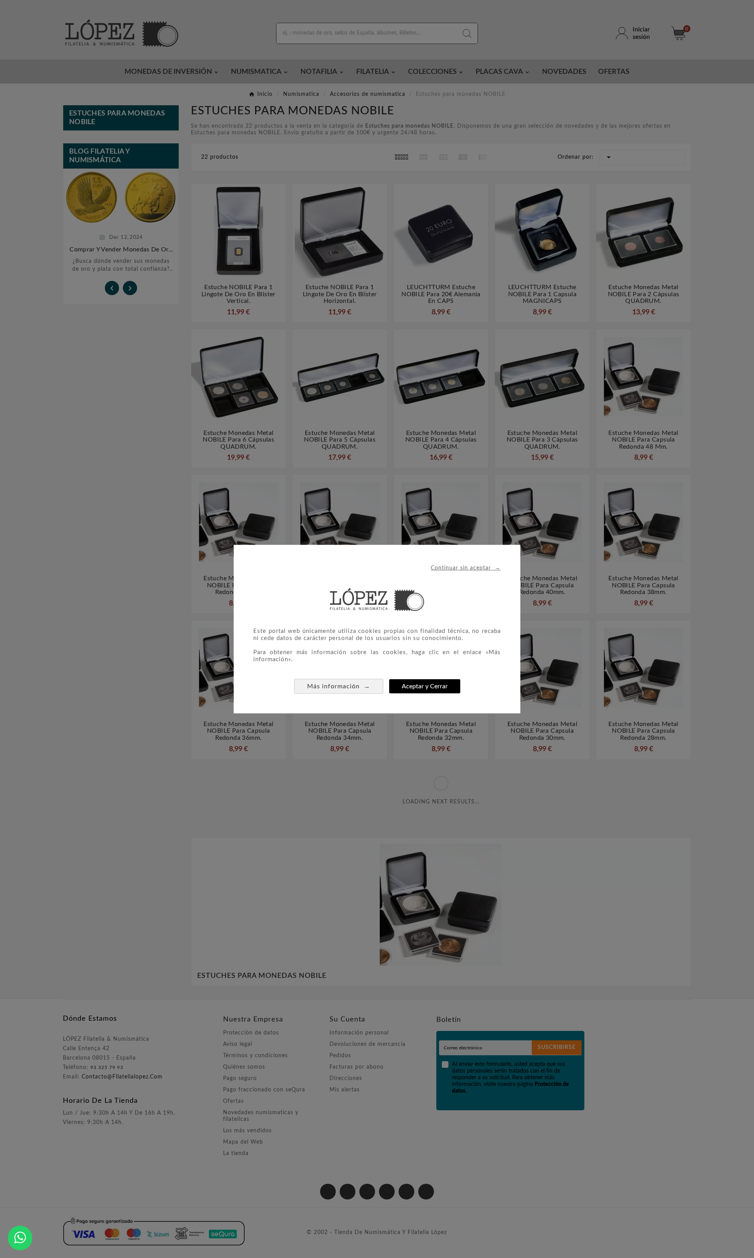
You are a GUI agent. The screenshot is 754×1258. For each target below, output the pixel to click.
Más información (338, 685)
